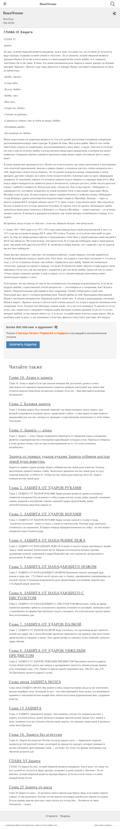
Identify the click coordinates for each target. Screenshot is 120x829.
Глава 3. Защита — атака (30, 429)
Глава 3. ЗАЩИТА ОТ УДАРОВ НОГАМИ (45, 513)
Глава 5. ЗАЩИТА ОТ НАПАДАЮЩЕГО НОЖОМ (53, 566)
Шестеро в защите (103, 825)
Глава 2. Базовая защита (30, 403)
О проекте (52, 816)
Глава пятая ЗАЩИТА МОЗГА (35, 681)
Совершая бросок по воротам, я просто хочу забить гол (31, 825)
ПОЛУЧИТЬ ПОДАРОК (23, 344)
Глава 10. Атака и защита (31, 377)
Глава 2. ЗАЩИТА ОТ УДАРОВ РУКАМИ (45, 487)
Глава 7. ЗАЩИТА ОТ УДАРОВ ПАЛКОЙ (45, 624)
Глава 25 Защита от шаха (30, 786)
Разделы (65, 816)
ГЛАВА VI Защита (25, 760)
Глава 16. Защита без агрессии (35, 734)
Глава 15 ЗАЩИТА (25, 707)
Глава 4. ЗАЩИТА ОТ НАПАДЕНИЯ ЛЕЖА (47, 540)
